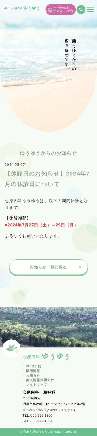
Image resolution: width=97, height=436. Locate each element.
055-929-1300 (41, 415)
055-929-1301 (41, 421)
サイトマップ (36, 384)
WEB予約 (33, 366)
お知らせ (33, 375)
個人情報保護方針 (40, 380)
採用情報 (33, 370)
